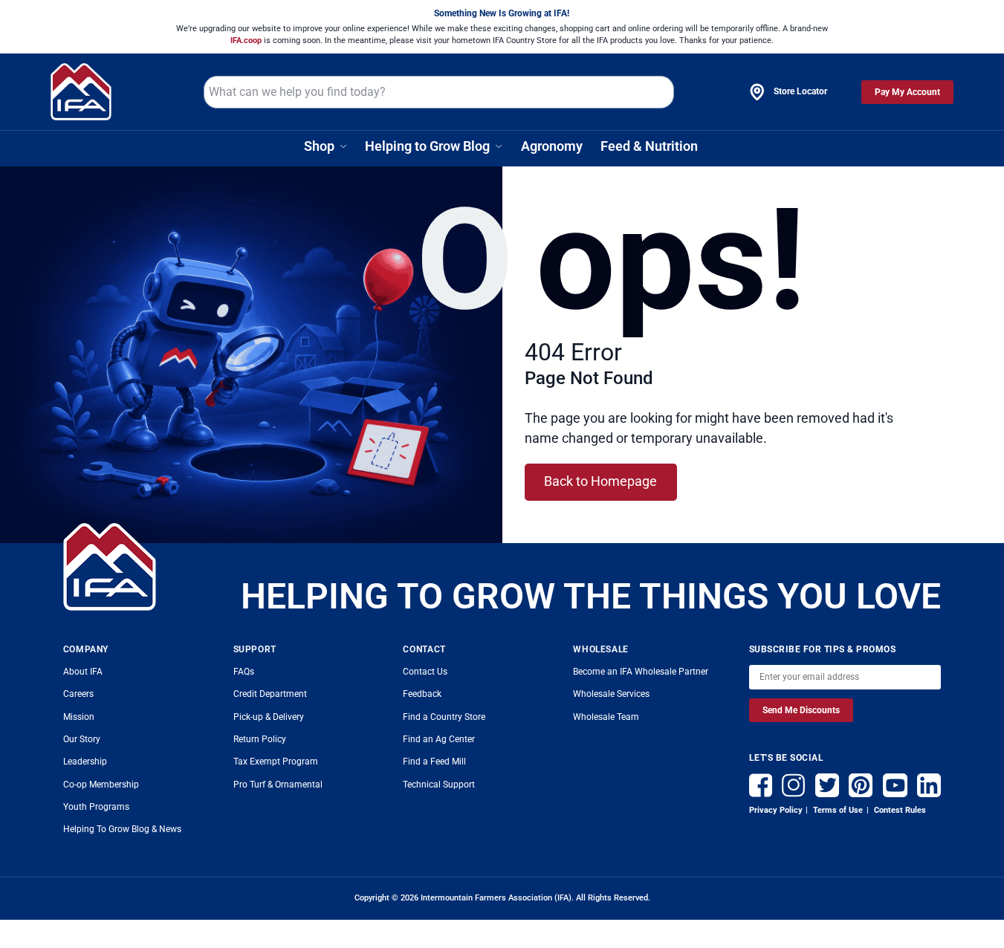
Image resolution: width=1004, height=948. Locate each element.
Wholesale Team (606, 717)
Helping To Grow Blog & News (122, 829)
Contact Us (425, 671)
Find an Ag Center (439, 739)
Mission (78, 717)
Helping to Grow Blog (427, 146)
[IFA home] (109, 567)
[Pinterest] (860, 783)
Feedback (422, 694)
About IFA (83, 671)
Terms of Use (837, 810)
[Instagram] (793, 783)
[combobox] (438, 92)
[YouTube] (895, 783)
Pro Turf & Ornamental (278, 784)
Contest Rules (899, 810)
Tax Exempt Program (275, 761)
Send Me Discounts (801, 710)
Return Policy (259, 739)
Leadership (85, 761)
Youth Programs (96, 807)
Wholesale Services (611, 694)
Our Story (81, 739)
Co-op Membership (101, 784)
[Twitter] (827, 783)
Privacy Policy (776, 810)
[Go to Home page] (81, 91)
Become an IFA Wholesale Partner (640, 671)
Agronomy (552, 146)
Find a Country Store (444, 717)
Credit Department (270, 694)
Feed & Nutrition (649, 146)
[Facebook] (760, 783)
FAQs (243, 671)
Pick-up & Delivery (268, 717)
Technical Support (439, 784)
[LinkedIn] (929, 783)
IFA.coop (247, 40)
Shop (319, 146)
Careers (78, 694)
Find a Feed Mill (434, 761)
